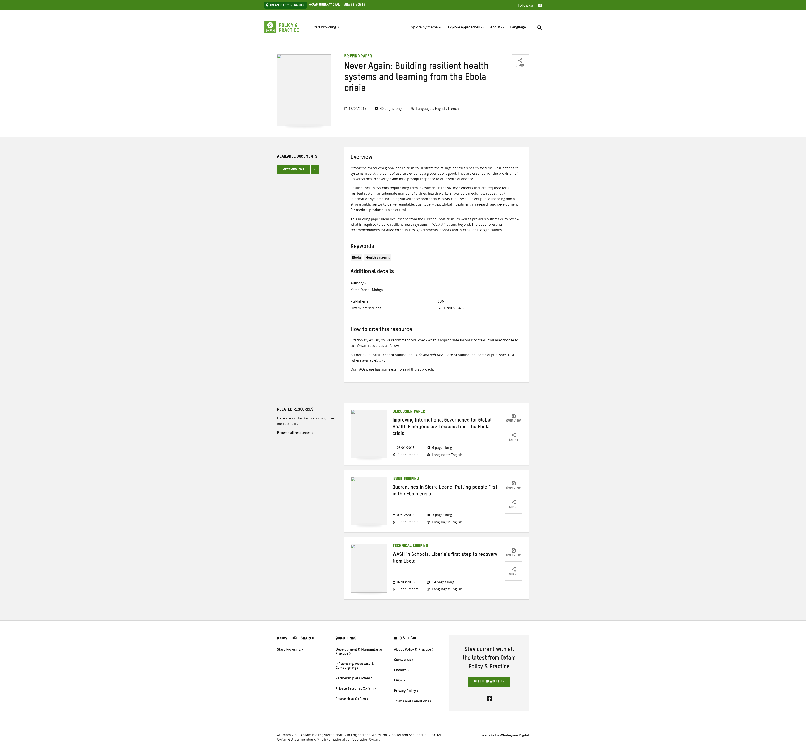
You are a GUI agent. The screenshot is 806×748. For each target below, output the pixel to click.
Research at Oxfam (350, 699)
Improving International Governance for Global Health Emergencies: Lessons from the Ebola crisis (442, 428)
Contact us (402, 660)
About (495, 27)
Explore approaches (464, 27)
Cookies (400, 670)
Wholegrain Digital (514, 735)
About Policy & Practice (412, 649)
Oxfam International (324, 5)
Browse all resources (293, 432)
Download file (293, 169)
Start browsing (324, 27)
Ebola (356, 257)
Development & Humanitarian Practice (359, 651)
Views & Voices (354, 5)
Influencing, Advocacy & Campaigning (354, 666)
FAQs (361, 369)
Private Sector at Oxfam (354, 688)
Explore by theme (424, 27)
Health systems (377, 257)
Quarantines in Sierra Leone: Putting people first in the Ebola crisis (445, 491)
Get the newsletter (489, 682)
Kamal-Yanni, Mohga (367, 289)
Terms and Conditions (411, 701)
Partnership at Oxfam (352, 678)
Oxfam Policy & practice (287, 6)
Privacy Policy (405, 691)
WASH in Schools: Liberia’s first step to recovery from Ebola (445, 558)
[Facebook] (540, 5)
